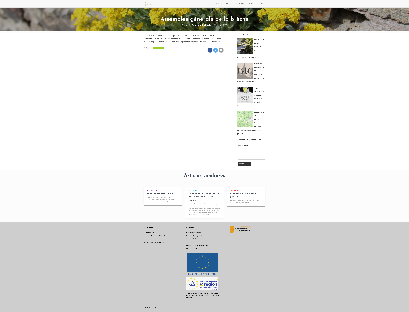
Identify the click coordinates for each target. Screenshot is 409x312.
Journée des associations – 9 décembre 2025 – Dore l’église (204, 197)
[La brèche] (149, 3)
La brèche (227, 3)
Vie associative (158, 48)
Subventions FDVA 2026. (160, 194)
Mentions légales (151, 307)
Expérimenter (235, 190)
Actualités (216, 3)
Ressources (253, 3)
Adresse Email (243, 145)
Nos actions (239, 3)
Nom (239, 154)
